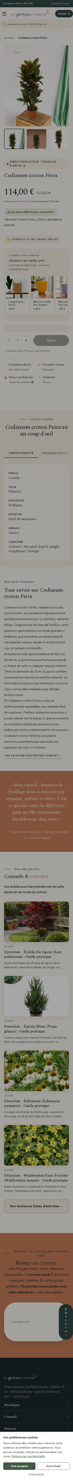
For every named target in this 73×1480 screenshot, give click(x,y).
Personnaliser (36, 1474)
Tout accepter (19, 1466)
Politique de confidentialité (28, 1456)
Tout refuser (53, 1466)
